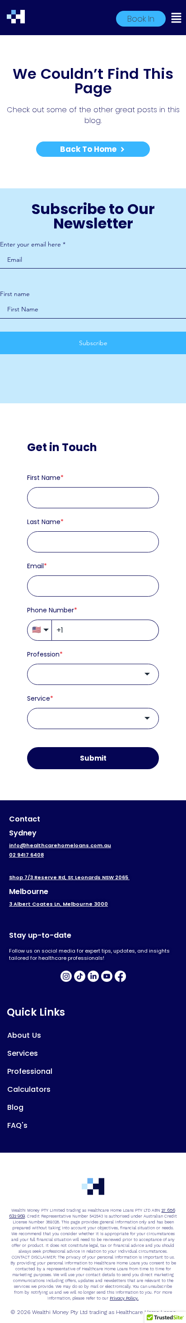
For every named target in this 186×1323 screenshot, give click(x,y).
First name (15, 294)
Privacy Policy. (124, 1298)
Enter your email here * (32, 244)
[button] (180, 19)
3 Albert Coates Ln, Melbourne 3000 (58, 904)
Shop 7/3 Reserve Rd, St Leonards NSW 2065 (69, 877)
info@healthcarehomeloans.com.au (60, 845)
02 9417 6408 (26, 854)
